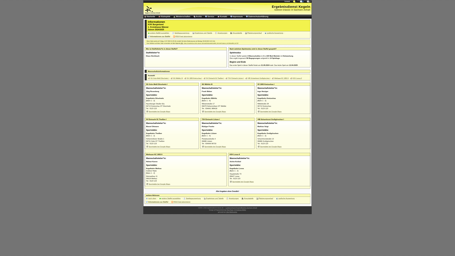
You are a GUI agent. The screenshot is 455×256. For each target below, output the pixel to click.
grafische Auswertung (275, 33)
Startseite (151, 17)
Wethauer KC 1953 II (281, 78)
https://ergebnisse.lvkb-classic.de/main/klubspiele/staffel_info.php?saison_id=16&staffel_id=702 (211, 43)
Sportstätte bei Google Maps (159, 111)
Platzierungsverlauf (254, 33)
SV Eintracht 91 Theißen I (215, 78)
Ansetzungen (222, 33)
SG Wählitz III (178, 78)
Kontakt (223, 17)
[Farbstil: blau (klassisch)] (302, 1)
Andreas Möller (241, 210)
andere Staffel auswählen (159, 33)
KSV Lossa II (297, 78)
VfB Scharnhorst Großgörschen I (259, 78)
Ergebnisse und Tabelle (203, 33)
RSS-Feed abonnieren (183, 36)
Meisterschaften (183, 17)
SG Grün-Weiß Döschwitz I (159, 78)
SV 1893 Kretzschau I (194, 78)
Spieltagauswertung (182, 33)
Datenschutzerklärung (258, 17)
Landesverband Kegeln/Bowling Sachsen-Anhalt (241, 208)
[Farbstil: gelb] (295, 1)
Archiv (199, 17)
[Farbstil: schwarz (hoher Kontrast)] (309, 1)
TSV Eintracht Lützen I (236, 78)
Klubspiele (165, 17)
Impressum (238, 17)
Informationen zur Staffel (160, 36)
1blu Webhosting (231, 212)
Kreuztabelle (237, 33)
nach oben (152, 198)
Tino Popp (230, 210)
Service (210, 17)
